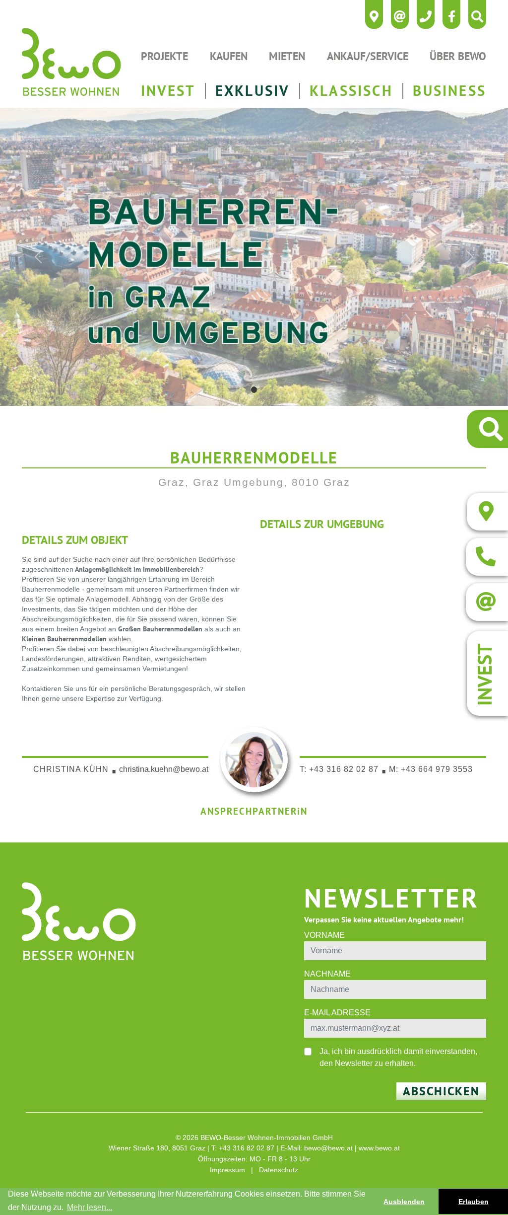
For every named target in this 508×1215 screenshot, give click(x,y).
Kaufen (229, 56)
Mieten (287, 56)
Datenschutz (278, 1170)
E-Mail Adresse (337, 1012)
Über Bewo (458, 56)
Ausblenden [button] (404, 1202)
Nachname (327, 974)
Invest (484, 674)
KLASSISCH (351, 90)
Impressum (227, 1170)
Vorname (324, 935)
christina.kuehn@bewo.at (163, 769)
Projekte (164, 56)
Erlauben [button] (473, 1202)
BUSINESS (449, 90)
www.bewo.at (379, 1148)
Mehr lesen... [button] (89, 1207)
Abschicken (441, 1091)
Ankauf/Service (367, 56)
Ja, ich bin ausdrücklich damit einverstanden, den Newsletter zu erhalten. (398, 1057)
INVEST (168, 90)
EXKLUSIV (252, 90)
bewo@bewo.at (328, 1148)
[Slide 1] (254, 389)
